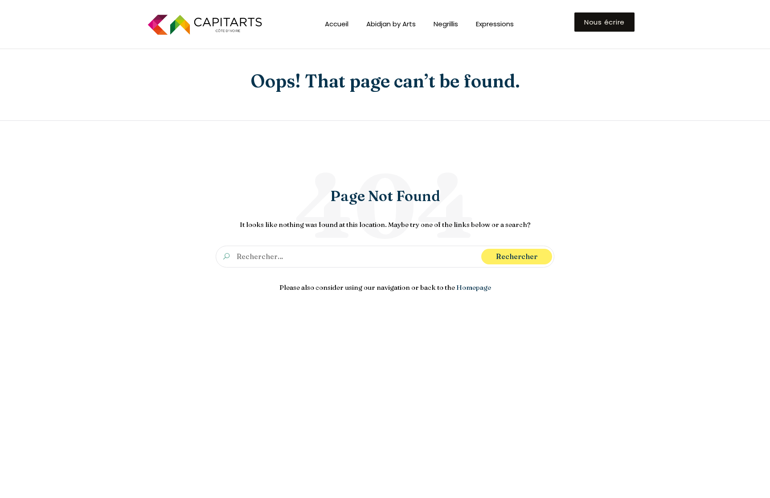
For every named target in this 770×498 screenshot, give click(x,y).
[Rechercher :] (385, 256)
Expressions (495, 24)
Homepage (473, 287)
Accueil (336, 24)
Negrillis (446, 24)
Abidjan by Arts (391, 24)
